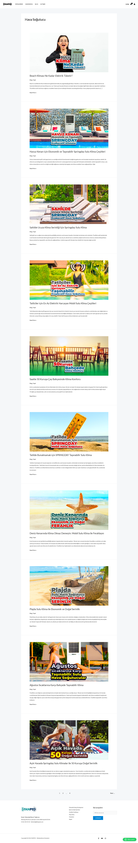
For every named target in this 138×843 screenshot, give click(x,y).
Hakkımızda (29, 4)
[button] (129, 839)
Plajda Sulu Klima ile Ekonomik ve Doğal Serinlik (55, 609)
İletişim (42, 4)
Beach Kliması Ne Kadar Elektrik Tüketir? (51, 75)
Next (112, 793)
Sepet (70, 819)
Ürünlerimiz (19, 4)
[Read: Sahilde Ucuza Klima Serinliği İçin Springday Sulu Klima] (69, 204)
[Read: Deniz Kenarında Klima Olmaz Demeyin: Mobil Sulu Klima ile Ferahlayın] (69, 510)
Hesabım (71, 817)
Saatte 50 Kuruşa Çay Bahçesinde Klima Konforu (55, 379)
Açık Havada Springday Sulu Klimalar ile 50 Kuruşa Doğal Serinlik (64, 763)
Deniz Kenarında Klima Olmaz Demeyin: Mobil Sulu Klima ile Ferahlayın (67, 533)
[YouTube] (102, 838)
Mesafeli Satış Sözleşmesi (76, 807)
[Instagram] (105, 838)
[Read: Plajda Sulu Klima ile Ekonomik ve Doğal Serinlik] (69, 586)
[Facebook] (98, 838)
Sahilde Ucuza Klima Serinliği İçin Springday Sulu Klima (58, 227)
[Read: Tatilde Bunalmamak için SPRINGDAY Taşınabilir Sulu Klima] (69, 431)
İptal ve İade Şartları (74, 809)
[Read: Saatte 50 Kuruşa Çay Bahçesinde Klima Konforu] (69, 356)
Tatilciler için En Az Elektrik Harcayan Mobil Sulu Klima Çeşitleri (63, 303)
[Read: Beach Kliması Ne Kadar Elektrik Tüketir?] (69, 52)
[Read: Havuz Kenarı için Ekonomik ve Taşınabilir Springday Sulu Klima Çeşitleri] (69, 128)
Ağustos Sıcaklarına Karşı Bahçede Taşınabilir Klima (56, 685)
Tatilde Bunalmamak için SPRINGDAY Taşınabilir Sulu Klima (61, 455)
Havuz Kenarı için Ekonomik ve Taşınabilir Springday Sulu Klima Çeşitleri (67, 151)
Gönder (98, 818)
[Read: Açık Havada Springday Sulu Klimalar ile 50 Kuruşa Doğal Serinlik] (69, 740)
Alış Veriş (71, 814)
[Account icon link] (134, 4)
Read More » (33, 92)
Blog (36, 4)
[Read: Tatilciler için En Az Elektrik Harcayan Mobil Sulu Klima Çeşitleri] (69, 280)
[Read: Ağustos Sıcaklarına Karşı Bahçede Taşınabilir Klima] (69, 661)
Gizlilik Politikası (73, 812)
